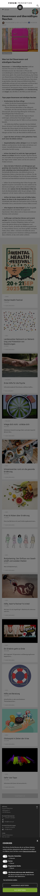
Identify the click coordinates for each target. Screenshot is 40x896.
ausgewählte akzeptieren (20, 885)
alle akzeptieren (20, 890)
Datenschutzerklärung (29, 851)
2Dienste (11, 858)
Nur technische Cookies (10, 880)
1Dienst (11, 863)
